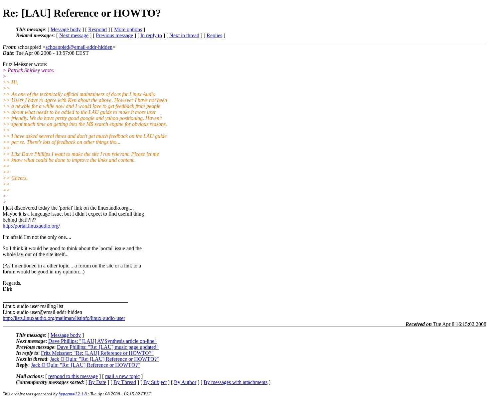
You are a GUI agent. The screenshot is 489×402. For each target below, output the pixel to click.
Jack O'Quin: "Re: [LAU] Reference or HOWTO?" (104, 359)
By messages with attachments (235, 382)
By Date (97, 382)
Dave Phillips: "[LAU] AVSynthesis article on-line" (102, 341)
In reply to (151, 35)
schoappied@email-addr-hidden (79, 47)
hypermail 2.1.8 (73, 393)
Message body (66, 29)
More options (128, 29)
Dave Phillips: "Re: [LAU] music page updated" (108, 347)
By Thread (124, 382)
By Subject (155, 382)
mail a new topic (122, 376)
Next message (73, 35)
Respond (97, 29)
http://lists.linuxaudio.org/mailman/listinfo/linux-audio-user (64, 318)
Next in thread (184, 35)
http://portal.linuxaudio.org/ (31, 226)
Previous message (114, 35)
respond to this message (73, 376)
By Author (185, 382)
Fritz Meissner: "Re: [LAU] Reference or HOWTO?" (97, 353)
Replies (214, 35)
